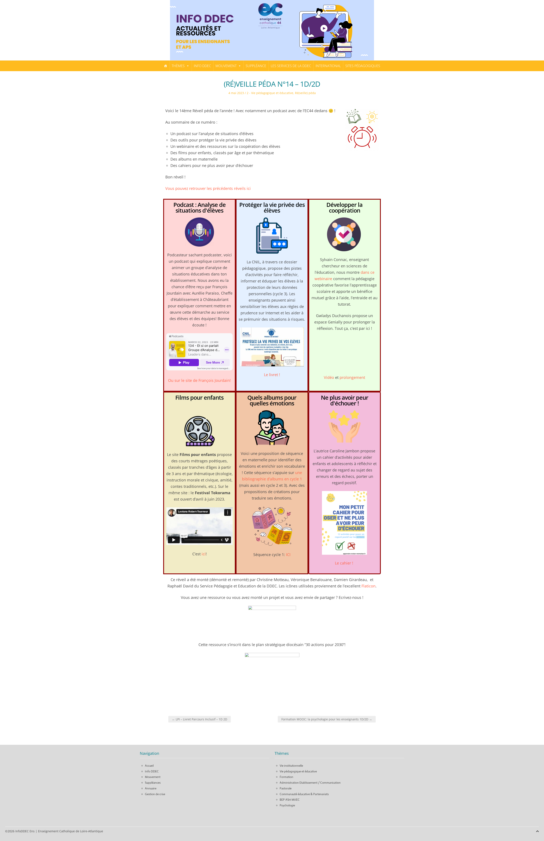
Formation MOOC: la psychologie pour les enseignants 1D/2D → (326, 719)
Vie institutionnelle (291, 766)
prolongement (352, 377)
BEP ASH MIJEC (290, 799)
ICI (288, 554)
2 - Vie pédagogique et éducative (270, 93)
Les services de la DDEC (291, 65)
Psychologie (287, 805)
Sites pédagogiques (362, 65)
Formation (286, 777)
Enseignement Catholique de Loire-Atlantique (70, 831)
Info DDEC (202, 65)
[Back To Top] (537, 831)
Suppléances (153, 783)
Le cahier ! (344, 563)
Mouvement (226, 65)
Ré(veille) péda (305, 93)
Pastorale (286, 788)
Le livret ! (272, 374)
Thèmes (178, 65)
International (328, 65)
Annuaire (150, 788)
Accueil (149, 766)
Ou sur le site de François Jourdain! (199, 380)
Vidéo (329, 377)
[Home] (165, 66)
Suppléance (256, 65)
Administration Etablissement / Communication (310, 783)
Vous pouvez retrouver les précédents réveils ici (208, 188)
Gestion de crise (155, 794)
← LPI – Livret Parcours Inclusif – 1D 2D (199, 719)
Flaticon (368, 585)
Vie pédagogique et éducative (298, 771)
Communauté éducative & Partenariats (304, 794)
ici (204, 553)
